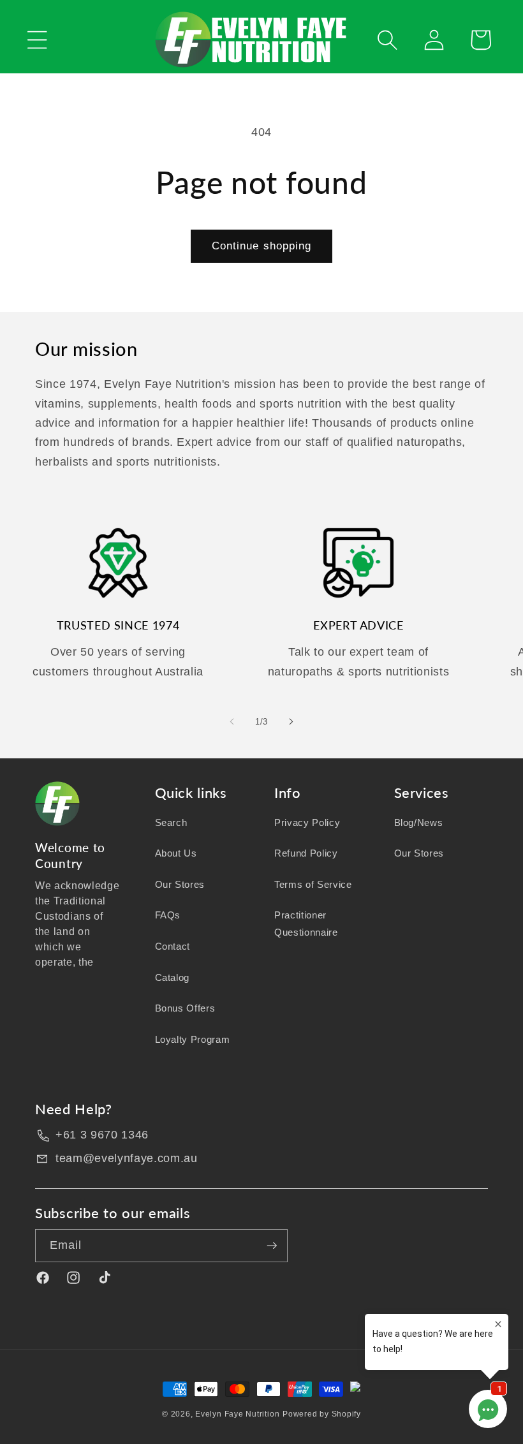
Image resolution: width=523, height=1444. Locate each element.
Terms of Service (313, 884)
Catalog (172, 977)
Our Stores (180, 884)
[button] (37, 40)
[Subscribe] (271, 1245)
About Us (176, 853)
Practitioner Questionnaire (306, 924)
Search (171, 822)
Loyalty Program (192, 1039)
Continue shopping (262, 245)
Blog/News (418, 822)
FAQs (168, 915)
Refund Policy (306, 853)
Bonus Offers (185, 1008)
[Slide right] (291, 721)
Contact (173, 946)
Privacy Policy (307, 822)
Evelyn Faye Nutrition (237, 1414)
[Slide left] (232, 721)
